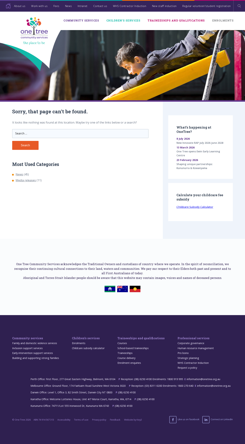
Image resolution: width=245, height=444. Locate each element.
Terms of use (81, 419)
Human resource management (196, 348)
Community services (81, 20)
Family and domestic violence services (34, 343)
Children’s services (86, 338)
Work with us (39, 6)
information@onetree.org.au (203, 379)
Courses (122, 343)
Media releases (26, 180)
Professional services (193, 338)
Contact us (100, 6)
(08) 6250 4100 (127, 392)
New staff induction (164, 6)
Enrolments (223, 20)
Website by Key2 (133, 419)
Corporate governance (191, 343)
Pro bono (183, 353)
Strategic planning (188, 358)
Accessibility (63, 419)
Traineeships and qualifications (176, 20)
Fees (56, 6)
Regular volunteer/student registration (206, 6)
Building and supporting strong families (35, 358)
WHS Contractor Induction (129, 6)
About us (19, 6)
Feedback (115, 419)
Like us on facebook (188, 419)
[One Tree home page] (5, 5)
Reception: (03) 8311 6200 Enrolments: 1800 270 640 (162, 385)
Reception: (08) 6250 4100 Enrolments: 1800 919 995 (152, 379)
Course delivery (126, 358)
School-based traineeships (133, 348)
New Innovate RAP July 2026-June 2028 (199, 142)
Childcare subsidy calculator (88, 348)
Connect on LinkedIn (221, 419)
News (68, 6)
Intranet (83, 6)
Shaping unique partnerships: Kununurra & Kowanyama (194, 166)
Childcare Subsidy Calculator (194, 206)
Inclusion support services (27, 348)
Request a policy (187, 367)
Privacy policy (99, 419)
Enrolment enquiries (129, 363)
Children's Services (123, 20)
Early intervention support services (32, 353)
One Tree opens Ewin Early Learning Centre (198, 153)
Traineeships (125, 353)
